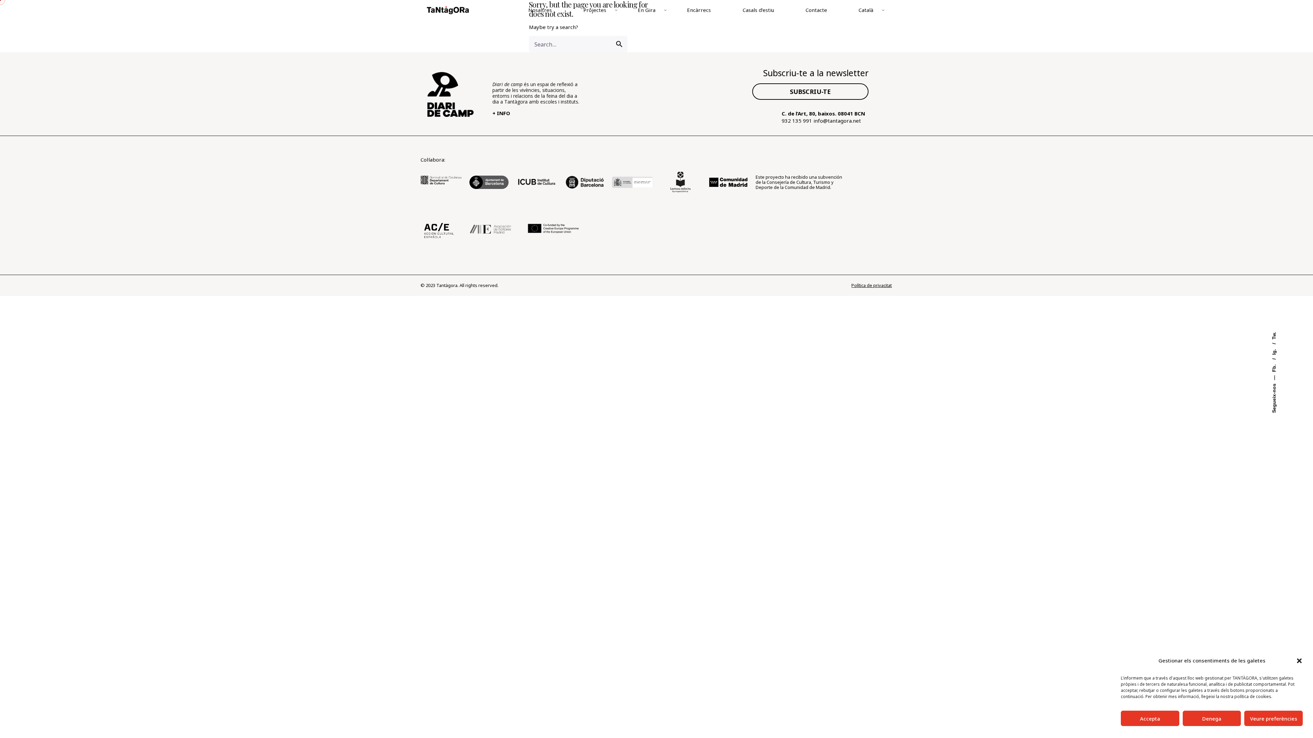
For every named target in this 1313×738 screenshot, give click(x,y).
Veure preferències (1273, 718)
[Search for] (578, 44)
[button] (1299, 660)
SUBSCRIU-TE (810, 91)
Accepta (1150, 718)
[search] (619, 44)
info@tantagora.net (837, 120)
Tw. (1274, 336)
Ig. (1274, 351)
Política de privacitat (871, 285)
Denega (1211, 718)
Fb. (1274, 367)
